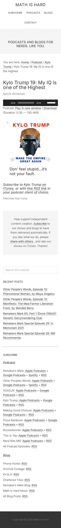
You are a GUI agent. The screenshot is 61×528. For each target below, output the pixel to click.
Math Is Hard (30, 4)
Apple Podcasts (35, 370)
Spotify (33, 375)
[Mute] (44, 102)
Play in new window (28, 108)
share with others (22, 241)
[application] (30, 103)
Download (50, 108)
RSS (44, 375)
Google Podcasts (14, 375)
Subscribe (40, 223)
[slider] (51, 102)
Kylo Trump (21, 198)
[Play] (7, 102)
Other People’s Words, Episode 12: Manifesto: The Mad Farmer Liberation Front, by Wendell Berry (28, 304)
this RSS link (37, 188)
